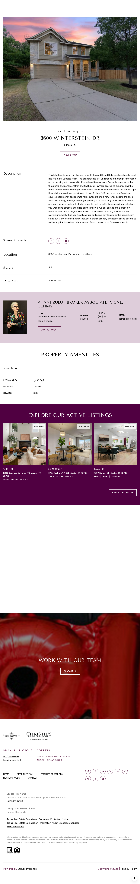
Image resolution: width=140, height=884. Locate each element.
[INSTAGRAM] (95, 771)
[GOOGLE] (88, 778)
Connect (32, 778)
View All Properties (122, 492)
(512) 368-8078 (15, 801)
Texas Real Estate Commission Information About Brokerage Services (43, 823)
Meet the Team (25, 774)
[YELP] (95, 778)
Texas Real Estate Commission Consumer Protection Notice (37, 819)
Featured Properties (52, 774)
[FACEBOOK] (88, 771)
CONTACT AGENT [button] (49, 330)
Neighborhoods (11, 778)
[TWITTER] (110, 771)
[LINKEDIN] (103, 771)
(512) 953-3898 (103, 318)
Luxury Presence (27, 868)
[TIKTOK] (125, 771)
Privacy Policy (129, 868)
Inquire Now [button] (70, 155)
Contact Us (70, 671)
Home (6, 774)
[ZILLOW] (103, 778)
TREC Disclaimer (15, 826)
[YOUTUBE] (117, 771)
